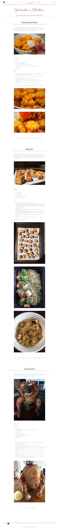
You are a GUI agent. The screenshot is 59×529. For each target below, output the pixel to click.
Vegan (28, 357)
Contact (38, 2)
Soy (43, 357)
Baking (22, 24)
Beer (25, 507)
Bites (37, 138)
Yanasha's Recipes (24, 2)
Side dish (29, 24)
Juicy (24, 507)
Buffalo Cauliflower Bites (29, 22)
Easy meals (45, 24)
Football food (34, 138)
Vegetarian (40, 357)
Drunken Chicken (29, 369)
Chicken (32, 507)
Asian (26, 357)
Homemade (26, 24)
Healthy (38, 24)
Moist (35, 507)
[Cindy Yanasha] (8, 523)
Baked (24, 138)
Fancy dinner (30, 370)
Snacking (41, 24)
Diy (17, 357)
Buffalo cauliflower (28, 138)
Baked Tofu (29, 149)
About (18, 2)
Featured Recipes (29, 3)
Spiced (37, 357)
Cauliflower (40, 138)
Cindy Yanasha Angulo (16, 24)
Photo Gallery (32, 2)
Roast (30, 507)
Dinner (31, 150)
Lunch (36, 24)
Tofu (15, 357)
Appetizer (32, 24)
